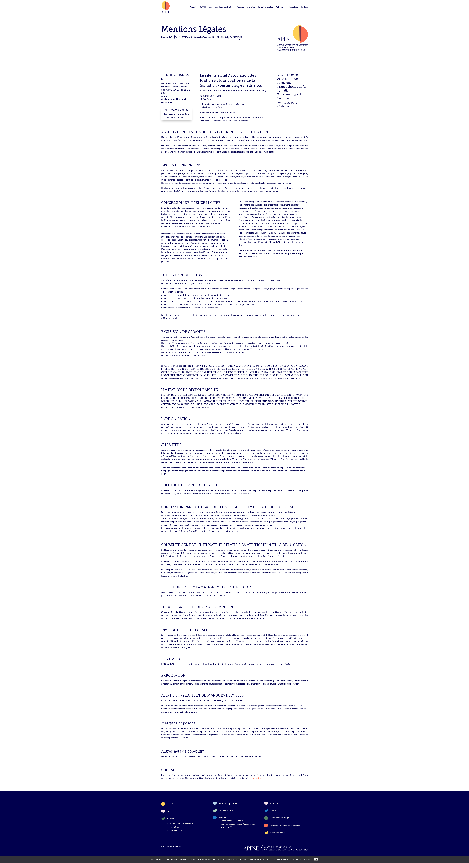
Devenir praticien (265, 7)
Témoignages (175, 830)
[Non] (466, 859)
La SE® (170, 818)
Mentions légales (278, 832)
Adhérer (279, 7)
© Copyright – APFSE (171, 846)
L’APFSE (202, 7)
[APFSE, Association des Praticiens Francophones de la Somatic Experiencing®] (292, 50)
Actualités (293, 7)
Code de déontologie (279, 817)
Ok (316, 859)
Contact (304, 7)
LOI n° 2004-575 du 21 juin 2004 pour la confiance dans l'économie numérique (176, 114)
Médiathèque (175, 827)
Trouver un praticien (246, 7)
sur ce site (256, 778)
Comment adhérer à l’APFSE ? (234, 820)
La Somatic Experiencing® (220, 7)
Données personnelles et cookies (285, 825)
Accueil (193, 7)
